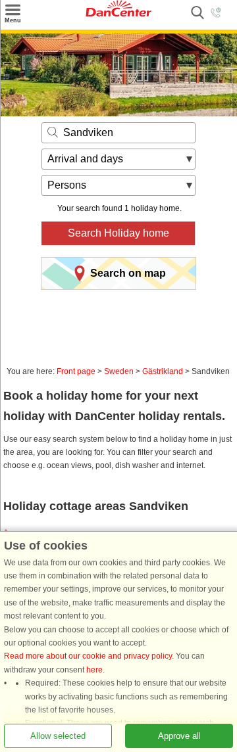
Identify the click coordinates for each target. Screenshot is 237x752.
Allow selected (58, 736)
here (94, 669)
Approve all (179, 736)
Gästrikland (162, 371)
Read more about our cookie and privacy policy (88, 656)
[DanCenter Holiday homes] (118, 13)
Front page (76, 371)
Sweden (119, 371)
